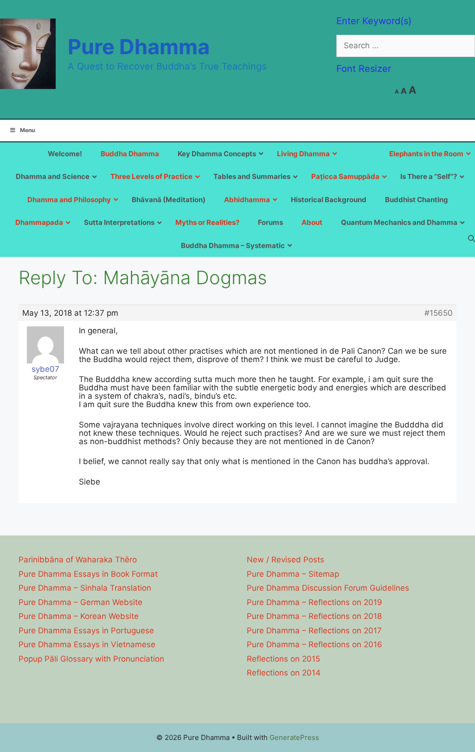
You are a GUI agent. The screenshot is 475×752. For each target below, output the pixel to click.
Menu (27, 130)
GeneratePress (294, 737)
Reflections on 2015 (283, 658)
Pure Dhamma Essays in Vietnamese (87, 644)
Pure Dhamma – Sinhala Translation (85, 588)
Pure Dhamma (139, 46)
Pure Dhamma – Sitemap (293, 574)
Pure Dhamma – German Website (80, 602)
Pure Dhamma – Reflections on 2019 (314, 602)
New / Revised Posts (285, 559)
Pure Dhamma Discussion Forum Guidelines (328, 588)
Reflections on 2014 (284, 672)
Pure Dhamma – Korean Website (79, 616)
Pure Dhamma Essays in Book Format (88, 574)
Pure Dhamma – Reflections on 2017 (314, 630)
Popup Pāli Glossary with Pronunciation (91, 658)
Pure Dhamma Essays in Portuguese (86, 630)
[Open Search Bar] (471, 238)
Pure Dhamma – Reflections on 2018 (314, 616)
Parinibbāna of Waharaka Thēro (78, 559)
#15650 (438, 313)
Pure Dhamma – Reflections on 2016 (314, 644)
